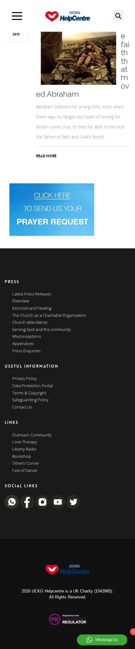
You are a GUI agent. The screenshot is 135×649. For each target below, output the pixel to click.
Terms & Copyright (29, 393)
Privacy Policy (24, 378)
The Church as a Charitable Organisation (49, 315)
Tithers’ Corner (25, 463)
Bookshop (21, 456)
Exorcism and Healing (31, 308)
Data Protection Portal (32, 385)
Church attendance (29, 322)
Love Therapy (24, 442)
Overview (20, 301)
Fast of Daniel (24, 470)
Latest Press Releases (31, 294)
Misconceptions (26, 336)
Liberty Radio (24, 449)
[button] (118, 15)
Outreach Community (31, 435)
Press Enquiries (26, 351)
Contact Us (22, 407)
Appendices (23, 343)
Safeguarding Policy (30, 400)
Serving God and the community (41, 329)
